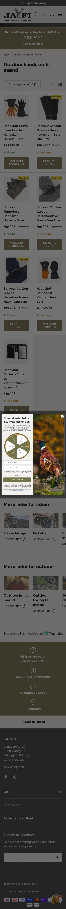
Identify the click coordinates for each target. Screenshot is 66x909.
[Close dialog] (62, 416)
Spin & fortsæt (17, 480)
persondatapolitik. (20, 490)
